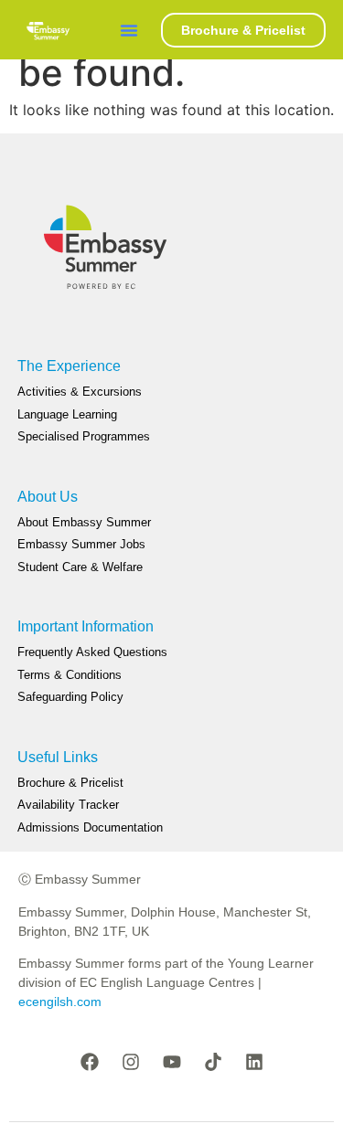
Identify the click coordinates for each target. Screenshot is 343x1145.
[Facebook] (89, 1062)
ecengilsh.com (60, 1001)
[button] (129, 30)
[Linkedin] (254, 1062)
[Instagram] (131, 1062)
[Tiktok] (213, 1062)
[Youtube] (172, 1062)
